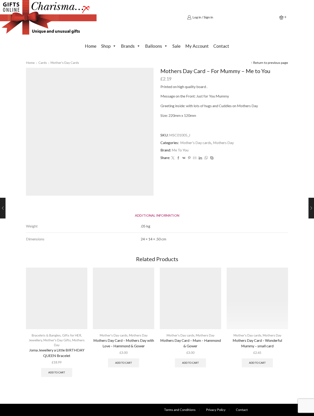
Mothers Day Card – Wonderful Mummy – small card (257, 343)
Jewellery (35, 340)
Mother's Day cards (65, 63)
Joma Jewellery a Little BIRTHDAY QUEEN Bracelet (56, 353)
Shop (106, 46)
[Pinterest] (189, 158)
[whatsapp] (206, 158)
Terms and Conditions (180, 409)
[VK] (184, 158)
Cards (42, 63)
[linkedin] (200, 158)
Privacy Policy (216, 409)
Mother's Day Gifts (57, 340)
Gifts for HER (71, 335)
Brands (128, 46)
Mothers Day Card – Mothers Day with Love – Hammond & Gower (123, 343)
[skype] (211, 158)
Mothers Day (223, 142)
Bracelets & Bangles (46, 335)
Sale (176, 46)
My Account (197, 46)
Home (91, 46)
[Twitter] (173, 158)
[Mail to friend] (194, 158)
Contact (221, 46)
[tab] (157, 215)
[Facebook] (178, 158)
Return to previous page (270, 63)
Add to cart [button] (56, 372)
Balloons (153, 46)
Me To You (180, 150)
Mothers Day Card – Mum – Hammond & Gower (190, 343)
